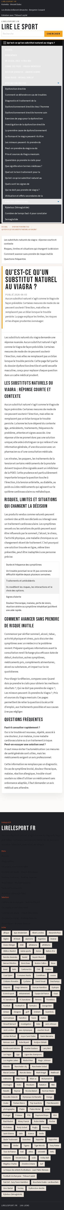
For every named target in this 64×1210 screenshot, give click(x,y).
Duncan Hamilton (39, 987)
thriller (15, 1145)
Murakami (30, 1085)
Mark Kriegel (41, 1072)
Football (6, 1005)
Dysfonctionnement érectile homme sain (26, 112)
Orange (49, 1097)
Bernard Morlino (9, 963)
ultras (31, 1151)
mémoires (7, 1078)
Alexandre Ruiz (55, 933)
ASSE (22, 945)
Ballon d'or (50, 951)
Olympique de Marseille (31, 1097)
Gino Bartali (8, 1188)
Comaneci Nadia (24, 975)
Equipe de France (42, 993)
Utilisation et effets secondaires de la (24, 196)
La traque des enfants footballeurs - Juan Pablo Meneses (25, 1170)
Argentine (42, 939)
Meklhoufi (55, 1072)
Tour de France (9, 1151)
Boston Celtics (40, 963)
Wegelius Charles (10, 1164)
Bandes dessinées (10, 957)
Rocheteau (7, 1127)
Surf (41, 1164)
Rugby (35, 1127)
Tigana (26, 1145)
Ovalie (5, 1103)
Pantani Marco (19, 1103)
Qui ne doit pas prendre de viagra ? (22, 190)
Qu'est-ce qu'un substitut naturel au (23, 178)
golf (27, 1012)
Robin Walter (39, 1121)
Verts (52, 1151)
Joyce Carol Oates (28, 1036)
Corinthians (40, 975)
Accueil (8, 49)
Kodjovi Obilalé (40, 1042)
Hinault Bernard (9, 1024)
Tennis (5, 1145)
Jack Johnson (50, 1024)
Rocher (52, 1121)
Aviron (38, 951)
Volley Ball (44, 1157)
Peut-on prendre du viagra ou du (21, 148)
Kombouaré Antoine (11, 1048)
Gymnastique (8, 1018)
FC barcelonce (9, 999)
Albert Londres (38, 933)
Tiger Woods (39, 1145)
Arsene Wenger (9, 945)
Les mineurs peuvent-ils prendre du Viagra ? (28, 693)
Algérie (6, 939)
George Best (47, 1005)
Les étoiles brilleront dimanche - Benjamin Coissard (23, 9)
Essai (56, 993)
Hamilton (22, 1018)
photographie (8, 1109)
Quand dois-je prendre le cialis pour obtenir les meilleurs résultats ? (31, 683)
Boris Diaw (25, 963)
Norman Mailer (48, 1091)
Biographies (11, 55)
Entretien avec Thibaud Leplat (14, 15)
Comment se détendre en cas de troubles (26, 94)
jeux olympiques (25, 1030)
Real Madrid (8, 1121)
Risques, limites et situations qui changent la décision (31, 248)
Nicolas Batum (31, 1091)
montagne (7, 1085)
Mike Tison (20, 1078)
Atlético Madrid (9, 951)
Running (45, 1127)
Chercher (53, 33)
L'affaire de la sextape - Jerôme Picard (20, 902)
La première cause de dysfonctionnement (26, 130)
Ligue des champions (33, 1054)
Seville (41, 1133)
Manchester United (39, 1066)
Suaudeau (26, 1139)
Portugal (6, 1115)
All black (17, 939)
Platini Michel (35, 1109)
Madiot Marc (28, 1060)
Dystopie (55, 987)
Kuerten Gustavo (31, 1048)
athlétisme (46, 945)
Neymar (17, 1091)
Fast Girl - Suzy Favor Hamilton (15, 1182)
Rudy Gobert (22, 1127)
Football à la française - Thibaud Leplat (19, 1176)
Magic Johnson (44, 1060)
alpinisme (29, 939)
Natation (42, 1085)
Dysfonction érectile (15, 83)
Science (31, 1133)
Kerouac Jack (8, 1042)
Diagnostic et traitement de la (20, 100)
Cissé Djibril (7, 975)
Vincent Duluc (21, 1157)
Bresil (5, 969)
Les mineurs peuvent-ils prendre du (23, 142)
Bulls (14, 969)
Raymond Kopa (41, 1115)
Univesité (41, 1151)
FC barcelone (25, 999)
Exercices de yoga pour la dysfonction (24, 118)
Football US (19, 1005)
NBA (53, 1085)
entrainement (24, 993)
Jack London (8, 1030)
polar (47, 1109)
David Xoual (40, 981)
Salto (21, 1133)
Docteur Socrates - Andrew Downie (22, 71)
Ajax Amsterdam (20, 933)
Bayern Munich (38, 957)
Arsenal (53, 939)
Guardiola (49, 1012)
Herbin (43, 1018)
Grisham (37, 1012)
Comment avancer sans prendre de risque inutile (28, 254)
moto (19, 1085)
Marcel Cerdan (9, 1072)
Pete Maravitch (53, 1103)
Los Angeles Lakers (10, 1060)
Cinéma (48, 969)
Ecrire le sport (8, 993)
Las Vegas (7, 1054)
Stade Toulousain (10, 1139)
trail (22, 1151)
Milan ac (33, 1078)
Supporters (53, 1139)
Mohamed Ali (47, 1078)
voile (34, 1157)
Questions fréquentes (15, 259)
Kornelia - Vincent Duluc (11, 4)
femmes (38, 999)
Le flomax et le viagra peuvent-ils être (24, 136)
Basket (24, 957)
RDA (55, 1115)
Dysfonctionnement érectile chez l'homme (27, 106)
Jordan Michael (9, 1036)
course (53, 975)
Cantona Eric (26, 969)
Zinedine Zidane (28, 1164)
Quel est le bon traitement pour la (22, 172)
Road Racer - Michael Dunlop (19, 77)
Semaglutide (11, 219)
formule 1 (33, 1005)
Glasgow (17, 1012)
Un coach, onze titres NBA (18, 60)
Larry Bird (47, 1048)
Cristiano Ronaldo (10, 981)
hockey (21, 1188)
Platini (22, 1109)
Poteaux (18, 1115)
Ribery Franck (23, 1121)
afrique (6, 933)
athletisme (33, 945)
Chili (38, 969)
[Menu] (4, 43)
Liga (17, 1054)
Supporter (40, 1139)
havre (34, 1018)
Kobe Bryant (24, 1042)
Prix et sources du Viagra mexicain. (22, 154)
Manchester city (21, 1066)
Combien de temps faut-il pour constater (26, 213)
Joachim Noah (43, 1030)
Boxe (53, 963)
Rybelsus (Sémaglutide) (16, 201)
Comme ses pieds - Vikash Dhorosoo (23, 66)
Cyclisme (26, 981)
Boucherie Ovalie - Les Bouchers (45, 1182)
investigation (26, 1024)
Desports (6, 987)
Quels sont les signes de (17, 184)
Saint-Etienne (8, 1133)
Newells (6, 1091)
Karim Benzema (46, 1036)
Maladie (6, 1066)
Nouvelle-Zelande (10, 1097)
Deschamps (55, 981)
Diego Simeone (21, 987)
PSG (29, 1115)
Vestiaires (7, 1157)
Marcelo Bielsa (25, 1072)
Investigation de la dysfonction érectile (25, 124)
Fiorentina (50, 999)
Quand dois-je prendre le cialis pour (23, 160)
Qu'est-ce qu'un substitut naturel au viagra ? (19, 229)
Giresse (6, 1012)
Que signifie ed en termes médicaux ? (23, 166)
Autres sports (26, 951)
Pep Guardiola (36, 1103)
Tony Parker (54, 1145)
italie (38, 1024)
